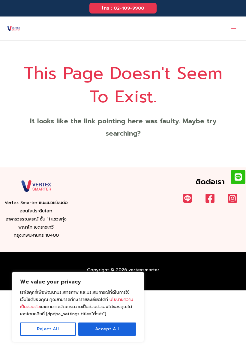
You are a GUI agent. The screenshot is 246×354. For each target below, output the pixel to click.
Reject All (48, 329)
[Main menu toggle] (233, 28)
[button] (123, 8)
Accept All (107, 329)
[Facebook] (210, 198)
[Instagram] (232, 198)
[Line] (187, 198)
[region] (78, 307)
